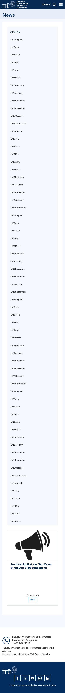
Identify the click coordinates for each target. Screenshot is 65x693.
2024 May (14, 238)
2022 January (16, 444)
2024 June (15, 230)
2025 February (17, 177)
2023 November (17, 276)
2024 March (15, 245)
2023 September (18, 291)
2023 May (14, 322)
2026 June (15, 54)
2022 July (14, 398)
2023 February (17, 345)
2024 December (17, 192)
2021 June (15, 498)
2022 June (15, 406)
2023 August (16, 299)
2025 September (18, 123)
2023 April (15, 330)
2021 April (15, 513)
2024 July (14, 223)
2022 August (16, 391)
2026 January (16, 92)
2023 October (16, 284)
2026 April (15, 70)
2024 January (16, 261)
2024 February (17, 253)
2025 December (17, 100)
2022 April (15, 421)
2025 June (15, 146)
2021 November (17, 460)
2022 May (14, 414)
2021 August (16, 483)
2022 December (17, 360)
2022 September (18, 383)
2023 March (15, 337)
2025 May (14, 154)
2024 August (16, 215)
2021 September (18, 475)
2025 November (17, 108)
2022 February (17, 437)
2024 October (16, 200)
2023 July (14, 307)
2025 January (16, 184)
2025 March (15, 169)
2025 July (14, 138)
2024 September (18, 207)
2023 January (16, 353)
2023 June (15, 314)
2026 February (17, 85)
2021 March (15, 521)
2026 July (14, 47)
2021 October (16, 467)
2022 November (17, 368)
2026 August (16, 39)
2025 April (15, 161)
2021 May (14, 506)
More (32, 599)
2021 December (17, 452)
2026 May (14, 62)
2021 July (14, 490)
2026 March (15, 77)
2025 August (16, 131)
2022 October (16, 376)
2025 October (16, 115)
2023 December (17, 268)
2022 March (15, 429)
